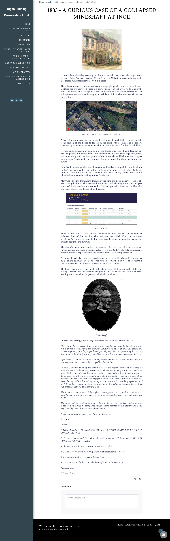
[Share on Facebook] (130, 479)
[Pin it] (140, 479)
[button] (12, 100)
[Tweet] (135, 479)
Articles (49, 2)
